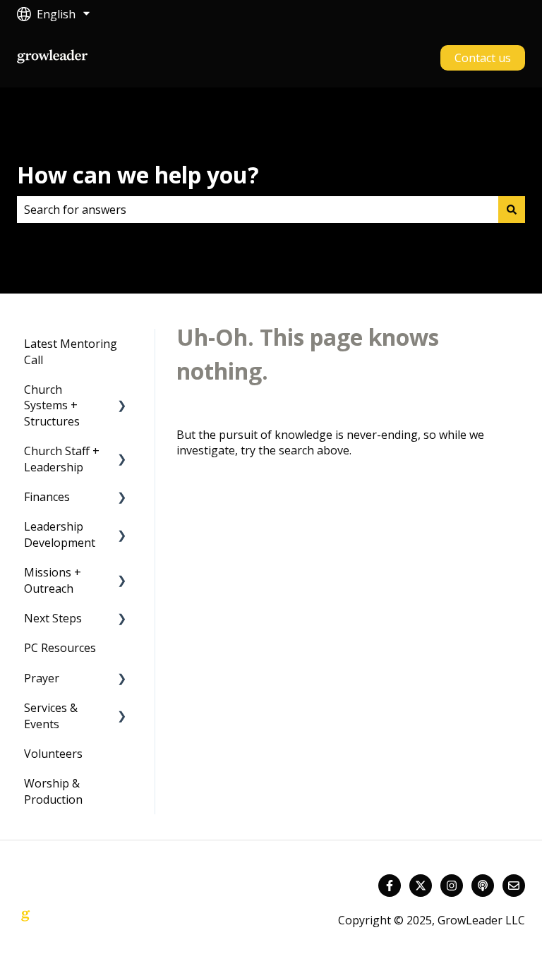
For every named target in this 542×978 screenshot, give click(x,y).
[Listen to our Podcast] (482, 885)
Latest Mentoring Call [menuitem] (70, 351)
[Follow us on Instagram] (451, 885)
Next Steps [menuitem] (53, 618)
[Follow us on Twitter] (420, 885)
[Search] (511, 209)
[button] (122, 390)
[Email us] (513, 885)
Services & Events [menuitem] (51, 715)
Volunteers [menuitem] (53, 753)
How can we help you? (138, 174)
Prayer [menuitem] (41, 678)
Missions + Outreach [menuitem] (52, 580)
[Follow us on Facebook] (389, 885)
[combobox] (257, 209)
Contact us (482, 58)
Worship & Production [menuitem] (53, 791)
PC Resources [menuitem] (60, 648)
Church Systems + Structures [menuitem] (52, 405)
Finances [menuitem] (47, 497)
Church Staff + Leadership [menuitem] (62, 458)
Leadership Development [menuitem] (59, 534)
